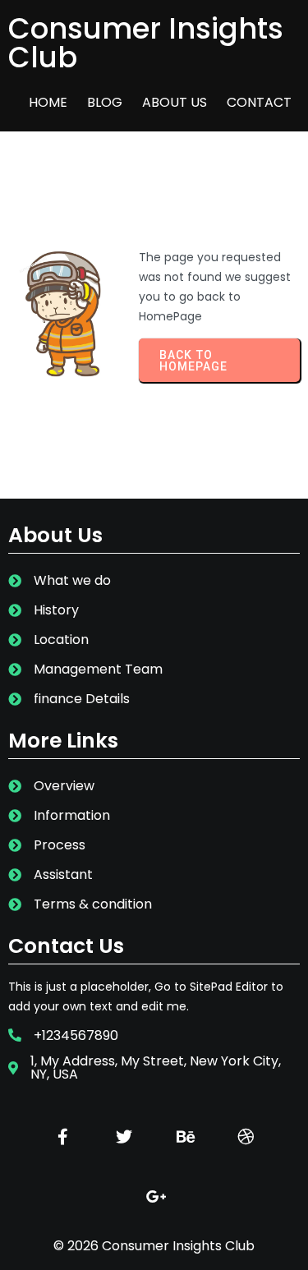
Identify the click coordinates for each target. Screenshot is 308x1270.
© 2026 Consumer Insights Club (154, 1245)
